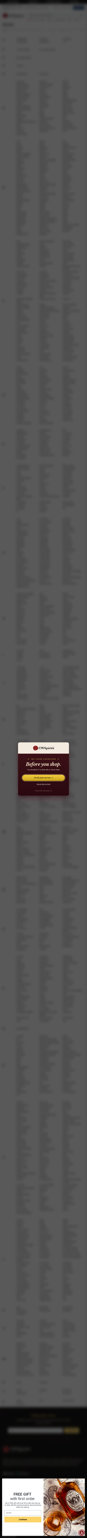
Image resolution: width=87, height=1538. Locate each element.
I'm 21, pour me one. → (43, 778)
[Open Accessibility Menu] (82, 1532)
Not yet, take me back (43, 784)
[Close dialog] (82, 1481)
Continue (23, 1519)
